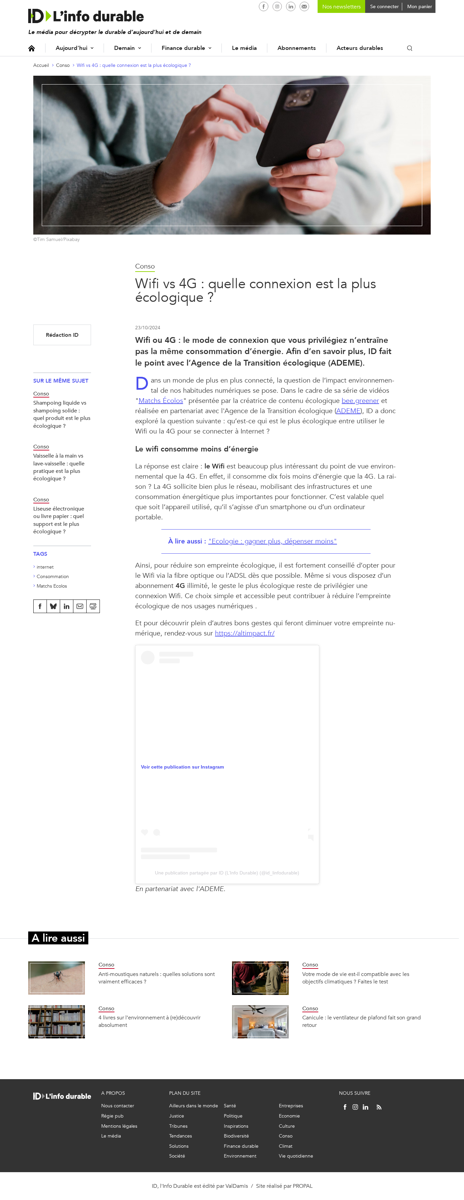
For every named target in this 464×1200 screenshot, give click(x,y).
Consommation (53, 576)
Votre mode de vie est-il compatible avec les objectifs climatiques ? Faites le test (355, 978)
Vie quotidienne (296, 1156)
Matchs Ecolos (52, 586)
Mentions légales (119, 1126)
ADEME (348, 411)
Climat (285, 1146)
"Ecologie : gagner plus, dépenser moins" (272, 541)
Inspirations (236, 1126)
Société (177, 1156)
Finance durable (183, 48)
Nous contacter (117, 1106)
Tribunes (178, 1126)
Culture (287, 1126)
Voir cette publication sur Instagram (182, 767)
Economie (289, 1116)
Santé (230, 1106)
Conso (63, 65)
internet (45, 567)
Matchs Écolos (161, 400)
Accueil (31, 48)
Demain (124, 48)
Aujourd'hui (71, 48)
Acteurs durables (360, 48)
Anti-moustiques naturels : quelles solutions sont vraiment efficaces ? (157, 978)
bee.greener (360, 400)
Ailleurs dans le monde (193, 1106)
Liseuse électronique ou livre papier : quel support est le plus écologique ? (58, 520)
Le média (244, 48)
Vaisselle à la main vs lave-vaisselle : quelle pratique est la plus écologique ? (59, 467)
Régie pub (112, 1116)
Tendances (180, 1136)
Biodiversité (236, 1136)
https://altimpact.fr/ (244, 633)
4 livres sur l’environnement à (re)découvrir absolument (149, 1021)
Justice (176, 1116)
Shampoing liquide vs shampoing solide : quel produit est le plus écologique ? (61, 414)
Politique (233, 1116)
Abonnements (297, 48)
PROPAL (303, 1185)
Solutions (179, 1146)
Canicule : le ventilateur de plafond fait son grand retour (361, 1021)
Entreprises (291, 1106)
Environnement (240, 1156)
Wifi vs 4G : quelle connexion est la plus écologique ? (134, 65)
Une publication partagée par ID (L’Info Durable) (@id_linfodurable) (227, 872)
